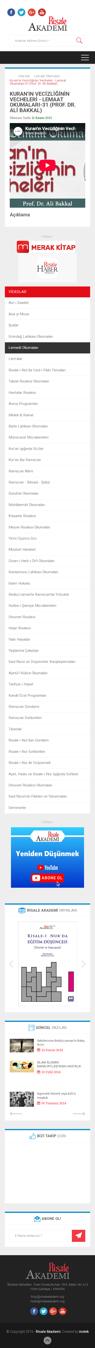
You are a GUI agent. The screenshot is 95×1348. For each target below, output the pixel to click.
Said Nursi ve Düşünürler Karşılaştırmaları (42, 661)
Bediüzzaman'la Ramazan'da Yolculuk (39, 594)
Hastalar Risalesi (22, 392)
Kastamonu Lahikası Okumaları (33, 572)
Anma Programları (23, 404)
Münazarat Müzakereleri (28, 437)
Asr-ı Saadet (19, 302)
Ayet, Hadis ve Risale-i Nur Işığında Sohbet (43, 774)
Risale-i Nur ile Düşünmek (30, 763)
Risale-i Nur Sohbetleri (27, 751)
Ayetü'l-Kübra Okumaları (28, 673)
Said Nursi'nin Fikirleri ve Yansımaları (38, 796)
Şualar (14, 325)
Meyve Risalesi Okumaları (29, 527)
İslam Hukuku (19, 583)
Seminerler (17, 808)
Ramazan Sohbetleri (25, 718)
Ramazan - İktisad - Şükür (29, 482)
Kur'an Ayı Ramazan (25, 460)
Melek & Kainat (21, 415)
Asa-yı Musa (19, 314)
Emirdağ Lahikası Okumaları (31, 336)
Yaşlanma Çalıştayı (23, 650)
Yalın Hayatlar (19, 639)
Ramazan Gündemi (24, 706)
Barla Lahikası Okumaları (28, 426)
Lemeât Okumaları (47, 76)
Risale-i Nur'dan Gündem (29, 740)
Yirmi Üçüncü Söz (23, 538)
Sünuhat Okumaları (23, 493)
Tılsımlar (15, 729)
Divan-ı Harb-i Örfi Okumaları (32, 561)
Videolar (24, 76)
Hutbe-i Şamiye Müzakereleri (32, 605)
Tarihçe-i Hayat (21, 684)
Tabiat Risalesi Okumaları (29, 381)
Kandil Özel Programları (27, 695)
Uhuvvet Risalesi (22, 617)
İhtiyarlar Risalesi (22, 516)
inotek (84, 1331)
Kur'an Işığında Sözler (26, 449)
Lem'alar (15, 359)
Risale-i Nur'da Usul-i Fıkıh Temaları (37, 370)
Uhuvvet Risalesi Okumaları (30, 785)
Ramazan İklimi (21, 471)
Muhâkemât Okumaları (27, 505)
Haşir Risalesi (20, 628)
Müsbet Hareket (22, 549)
